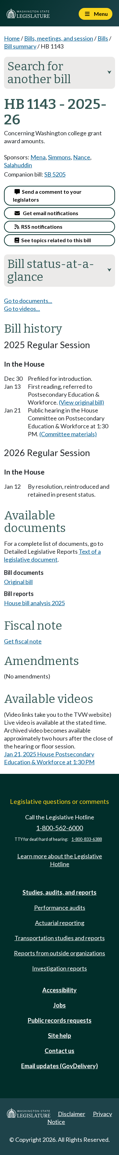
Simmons (59, 157)
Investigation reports (59, 968)
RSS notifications (40, 226)
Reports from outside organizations (59, 953)
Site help (59, 1035)
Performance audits (59, 907)
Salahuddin (18, 165)
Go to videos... (22, 308)
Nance (81, 157)
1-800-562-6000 (59, 828)
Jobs (59, 1005)
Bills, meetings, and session (58, 38)
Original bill (18, 581)
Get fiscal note (23, 641)
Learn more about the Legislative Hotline (59, 860)
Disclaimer (71, 1113)
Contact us (59, 1050)
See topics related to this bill (55, 240)
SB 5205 (54, 174)
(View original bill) (81, 402)
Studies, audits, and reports (59, 892)
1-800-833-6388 (86, 839)
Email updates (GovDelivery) (59, 1066)
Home (12, 38)
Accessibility (59, 990)
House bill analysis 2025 (34, 603)
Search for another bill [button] (59, 72)
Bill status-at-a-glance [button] (59, 270)
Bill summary (20, 46)
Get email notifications (49, 213)
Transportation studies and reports (60, 937)
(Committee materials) (68, 434)
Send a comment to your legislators (47, 195)
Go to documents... (28, 300)
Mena (38, 157)
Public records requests (60, 1020)
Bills (103, 38)
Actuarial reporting (59, 922)
